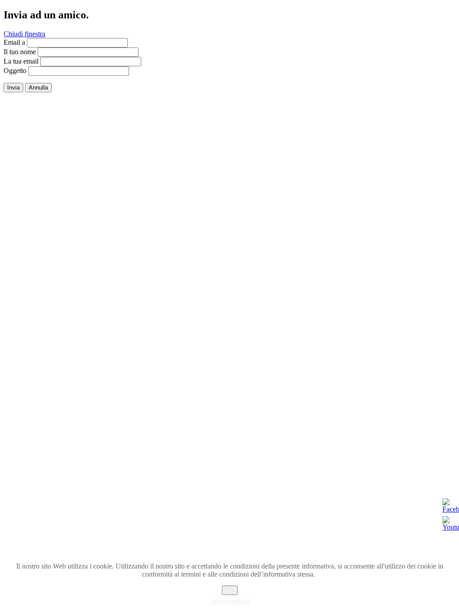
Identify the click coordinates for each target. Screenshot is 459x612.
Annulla (38, 87)
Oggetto (15, 70)
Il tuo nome (20, 52)
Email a (14, 42)
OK (229, 590)
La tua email (21, 61)
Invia (13, 87)
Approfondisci (229, 601)
